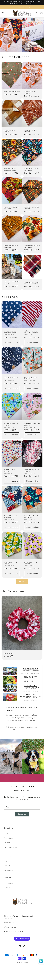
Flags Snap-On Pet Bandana (9, 470)
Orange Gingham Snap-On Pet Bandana (31, 378)
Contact (7, 866)
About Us (7, 856)
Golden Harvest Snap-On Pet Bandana (32, 246)
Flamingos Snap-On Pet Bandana (31, 470)
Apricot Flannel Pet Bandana (9, 131)
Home (6, 833)
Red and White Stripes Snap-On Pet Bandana (31, 331)
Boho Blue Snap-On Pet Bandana (11, 378)
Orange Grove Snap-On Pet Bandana (31, 516)
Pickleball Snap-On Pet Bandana (11, 424)
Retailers (7, 852)
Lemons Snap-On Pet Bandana (10, 563)
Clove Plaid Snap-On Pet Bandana (31, 207)
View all (22, 581)
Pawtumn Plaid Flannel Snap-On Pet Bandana (31, 283)
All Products (8, 838)
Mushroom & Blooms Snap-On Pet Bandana (10, 169)
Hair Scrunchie (8, 653)
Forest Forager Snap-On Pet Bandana (31, 169)
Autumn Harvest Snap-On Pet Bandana (11, 207)
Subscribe (22, 814)
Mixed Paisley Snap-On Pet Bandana (11, 516)
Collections (8, 843)
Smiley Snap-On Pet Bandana (30, 563)
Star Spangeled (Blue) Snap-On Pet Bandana (10, 331)
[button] (2, 13)
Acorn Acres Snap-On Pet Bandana (11, 282)
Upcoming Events (10, 847)
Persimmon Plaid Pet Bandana (30, 131)
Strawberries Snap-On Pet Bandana (32, 424)
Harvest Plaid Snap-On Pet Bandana (11, 246)
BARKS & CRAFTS (24, 962)
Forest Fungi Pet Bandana (12, 91)
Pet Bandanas (9, 883)
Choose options (11, 342)
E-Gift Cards (8, 888)
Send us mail (9, 870)
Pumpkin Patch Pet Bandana (30, 92)
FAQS (6, 861)
